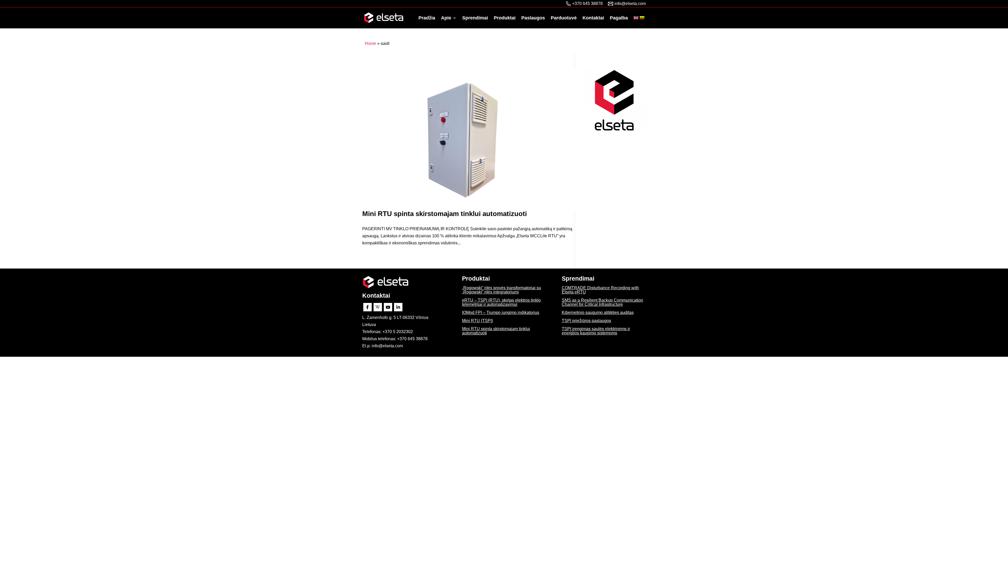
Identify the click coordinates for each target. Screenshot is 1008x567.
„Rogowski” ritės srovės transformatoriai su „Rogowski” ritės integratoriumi (501, 290)
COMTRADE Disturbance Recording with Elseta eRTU (600, 290)
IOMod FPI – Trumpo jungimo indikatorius (500, 312)
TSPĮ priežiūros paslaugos (586, 320)
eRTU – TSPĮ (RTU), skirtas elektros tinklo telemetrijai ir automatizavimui (501, 302)
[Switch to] (636, 22)
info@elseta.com (630, 3)
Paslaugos (533, 18)
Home (370, 43)
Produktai (505, 18)
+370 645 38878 (587, 3)
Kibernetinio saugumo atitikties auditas (598, 312)
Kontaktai (593, 18)
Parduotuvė (564, 18)
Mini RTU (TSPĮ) (477, 320)
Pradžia (426, 18)
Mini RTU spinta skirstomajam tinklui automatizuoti (444, 214)
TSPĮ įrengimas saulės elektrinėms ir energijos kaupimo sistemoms (596, 331)
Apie (446, 18)
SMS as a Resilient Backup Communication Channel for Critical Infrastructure (602, 302)
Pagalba (619, 18)
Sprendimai (475, 18)
